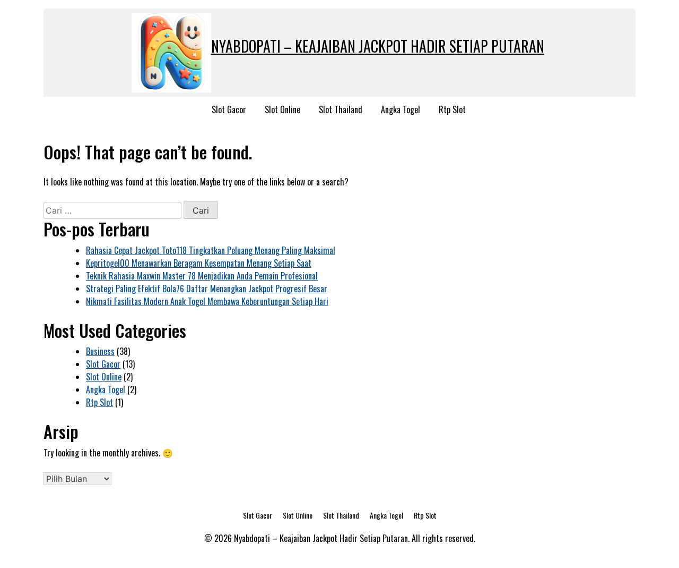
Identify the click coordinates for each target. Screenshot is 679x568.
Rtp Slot (452, 109)
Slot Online (282, 109)
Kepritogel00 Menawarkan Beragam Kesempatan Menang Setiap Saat (198, 263)
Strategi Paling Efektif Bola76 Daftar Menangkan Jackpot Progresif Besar (206, 288)
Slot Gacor (229, 109)
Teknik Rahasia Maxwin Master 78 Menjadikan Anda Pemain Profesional (202, 275)
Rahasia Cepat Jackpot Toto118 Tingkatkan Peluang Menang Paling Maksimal (210, 250)
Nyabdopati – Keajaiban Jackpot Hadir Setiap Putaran (377, 46)
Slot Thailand (340, 109)
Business (100, 351)
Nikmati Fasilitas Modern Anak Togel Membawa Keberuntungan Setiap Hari (207, 301)
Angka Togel (400, 109)
